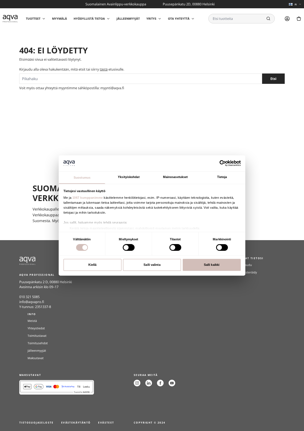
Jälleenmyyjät (128, 18)
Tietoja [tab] (222, 177)
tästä (104, 69)
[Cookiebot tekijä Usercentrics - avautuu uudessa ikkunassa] (222, 163)
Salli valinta (151, 264)
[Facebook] (160, 383)
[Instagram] (137, 383)
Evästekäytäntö (76, 422)
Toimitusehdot (38, 343)
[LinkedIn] (148, 383)
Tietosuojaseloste (36, 422)
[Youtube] (172, 383)
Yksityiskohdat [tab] (128, 177)
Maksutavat (36, 358)
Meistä (32, 321)
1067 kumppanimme (87, 197)
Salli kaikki (211, 264)
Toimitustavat (37, 336)
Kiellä (92, 264)
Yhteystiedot (36, 328)
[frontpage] (56, 261)
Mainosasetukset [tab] (175, 177)
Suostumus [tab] (82, 177)
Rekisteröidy (248, 272)
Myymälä (59, 18)
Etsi (273, 78)
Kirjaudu (246, 265)
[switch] (129, 247)
